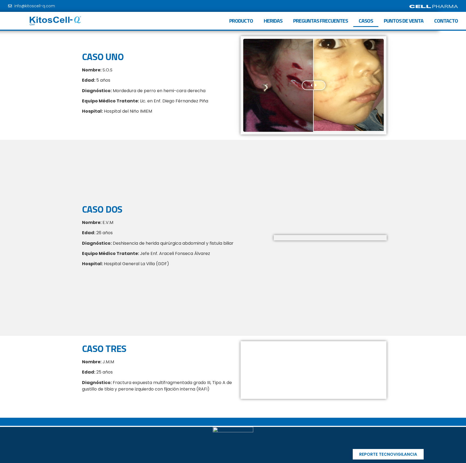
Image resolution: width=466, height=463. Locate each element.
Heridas (273, 20)
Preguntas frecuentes (320, 20)
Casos (366, 20)
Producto (241, 20)
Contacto (446, 20)
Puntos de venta (403, 20)
